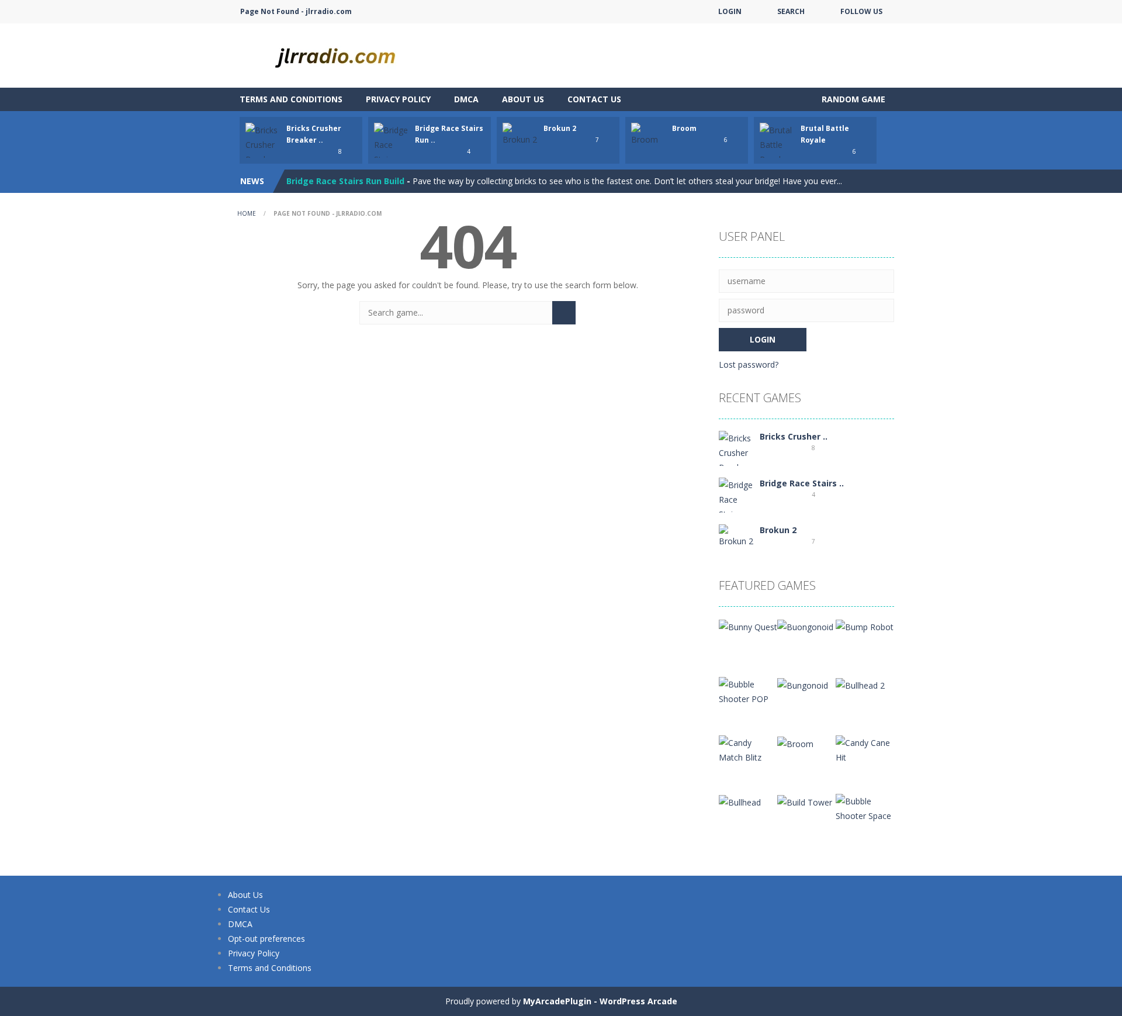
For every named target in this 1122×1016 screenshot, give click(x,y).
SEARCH (791, 11)
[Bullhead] (740, 801)
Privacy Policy (398, 99)
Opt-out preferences (266, 938)
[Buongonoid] (805, 625)
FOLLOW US (861, 11)
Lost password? (748, 364)
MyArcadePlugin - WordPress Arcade (600, 1001)
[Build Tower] (804, 801)
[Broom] (795, 742)
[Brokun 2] (736, 535)
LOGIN (730, 11)
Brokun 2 (559, 128)
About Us (523, 99)
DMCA (466, 99)
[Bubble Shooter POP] (748, 690)
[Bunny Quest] (748, 625)
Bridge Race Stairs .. (802, 483)
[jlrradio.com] (345, 54)
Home (247, 213)
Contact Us (594, 99)
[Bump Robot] (865, 625)
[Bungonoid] (802, 684)
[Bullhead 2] (860, 684)
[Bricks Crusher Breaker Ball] (736, 459)
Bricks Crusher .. (793, 436)
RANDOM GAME (852, 99)
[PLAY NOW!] (262, 151)
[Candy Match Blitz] (748, 749)
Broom (684, 128)
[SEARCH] (564, 312)
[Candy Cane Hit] (865, 749)
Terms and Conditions (291, 99)
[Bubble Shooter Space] (865, 807)
